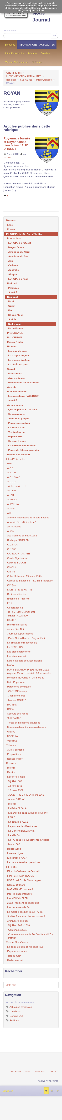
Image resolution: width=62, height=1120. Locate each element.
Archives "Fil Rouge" (18, 920)
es (52, 1091)
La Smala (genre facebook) (22, 642)
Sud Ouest (26, 79)
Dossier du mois (16, 776)
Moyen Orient (16, 247)
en (58, 1091)
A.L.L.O (11, 481)
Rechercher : (10, 30)
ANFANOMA (14, 526)
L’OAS (11, 817)
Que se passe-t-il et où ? (22, 409)
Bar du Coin (14, 955)
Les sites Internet (16, 656)
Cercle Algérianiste (17, 558)
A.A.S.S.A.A (13, 477)
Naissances (15, 373)
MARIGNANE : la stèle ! (20, 889)
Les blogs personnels (18, 651)
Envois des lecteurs (18, 454)
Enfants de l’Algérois (18, 598)
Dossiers (45, 53)
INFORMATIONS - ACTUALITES (37, 44)
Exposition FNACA (17, 857)
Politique (13, 287)
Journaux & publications (20, 633)
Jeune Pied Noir (16, 629)
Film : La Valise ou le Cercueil (23, 871)
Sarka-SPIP (39, 1071)
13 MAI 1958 (15, 785)
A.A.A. (10, 468)
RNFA (10, 709)
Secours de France (17, 713)
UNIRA (11, 731)
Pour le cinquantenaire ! (20, 893)
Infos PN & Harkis (14, 53)
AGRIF (11, 508)
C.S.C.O (11, 549)
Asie (10, 260)
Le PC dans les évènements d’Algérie (28, 839)
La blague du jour (18, 355)
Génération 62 (15, 607)
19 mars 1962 (15, 790)
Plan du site (15, 1071)
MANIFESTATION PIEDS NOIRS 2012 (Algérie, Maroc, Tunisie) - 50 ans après (28, 671)
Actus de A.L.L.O (17, 486)
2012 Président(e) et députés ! (23, 902)
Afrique (12, 274)
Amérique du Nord (19, 251)
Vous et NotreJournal (16, 62)
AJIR (9, 513)
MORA (7, 157)
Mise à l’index (15, 342)
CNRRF (11, 571)
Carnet (11, 369)
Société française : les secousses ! (26, 916)
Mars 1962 (14, 844)
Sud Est (12, 319)
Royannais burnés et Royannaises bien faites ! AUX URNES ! (16, 144)
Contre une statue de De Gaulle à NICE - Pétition (30, 936)
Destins (11, 772)
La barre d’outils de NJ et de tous (25, 946)
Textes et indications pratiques (23, 722)
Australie (13, 269)
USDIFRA (12, 736)
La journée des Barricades (22, 826)
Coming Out (16, 1016)
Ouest (11, 306)
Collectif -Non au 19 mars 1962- (24, 576)
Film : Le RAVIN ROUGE (20, 875)
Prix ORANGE (15, 333)
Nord (11, 301)
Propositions (14, 754)
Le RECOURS (15, 647)
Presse (11, 229)
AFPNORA (13, 504)
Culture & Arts (16, 427)
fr (46, 1091)
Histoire (11, 767)
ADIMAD (12, 499)
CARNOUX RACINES (18, 553)
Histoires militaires (17, 624)
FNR (9, 603)
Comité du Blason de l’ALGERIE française (30, 580)
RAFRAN (12, 704)
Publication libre (17, 391)
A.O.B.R (11, 490)
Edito (10, 224)
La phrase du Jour (19, 360)
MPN (10, 463)
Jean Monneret (16, 695)
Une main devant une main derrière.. (27, 727)
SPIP (27, 1071)
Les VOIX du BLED (17, 898)
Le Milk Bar (14, 835)
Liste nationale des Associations (24, 660)
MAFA (10, 665)
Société (12, 292)
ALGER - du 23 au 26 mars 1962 (26, 794)
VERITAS (12, 740)
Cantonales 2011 (17, 929)
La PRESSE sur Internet (22, 445)
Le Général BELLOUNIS (21, 830)
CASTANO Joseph (18, 691)
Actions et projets (18, 418)
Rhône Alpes (15, 315)
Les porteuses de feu (18, 907)
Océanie (13, 265)
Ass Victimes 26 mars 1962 (22, 535)
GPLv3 (53, 1071)
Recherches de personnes (23, 382)
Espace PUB (15, 436)
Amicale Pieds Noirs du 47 (21, 522)
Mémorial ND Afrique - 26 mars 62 (25, 677)
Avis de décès (16, 378)
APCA (10, 531)
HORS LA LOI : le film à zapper (24, 880)
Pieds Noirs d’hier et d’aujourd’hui (26, 638)
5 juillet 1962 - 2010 (19, 925)
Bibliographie (14, 848)
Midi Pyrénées (44, 79)
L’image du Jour (17, 351)
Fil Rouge (37, 62)
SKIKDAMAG (14, 718)
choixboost (15, 1011)
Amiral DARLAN (16, 799)
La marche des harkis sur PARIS (25, 911)
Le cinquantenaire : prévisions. (24, 862)
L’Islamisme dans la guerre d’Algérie (28, 812)
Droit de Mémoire (16, 594)
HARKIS (11, 620)
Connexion (8, 1091)
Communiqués (16, 414)
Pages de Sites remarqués (23, 450)
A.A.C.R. (12, 472)
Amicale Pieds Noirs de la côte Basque (28, 517)
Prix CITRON (14, 337)
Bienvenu (10, 44)
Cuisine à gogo (17, 441)
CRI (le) (11, 585)
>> (54, 35)
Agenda (11, 387)
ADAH (10, 495)
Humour (12, 346)
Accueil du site (14, 72)
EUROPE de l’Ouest (19, 242)
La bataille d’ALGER (19, 821)
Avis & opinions (15, 749)
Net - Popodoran (16, 682)
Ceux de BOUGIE (16, 562)
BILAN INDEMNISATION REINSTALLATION (21, 614)
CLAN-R (11, 567)
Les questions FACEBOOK (23, 396)
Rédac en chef (15, 960)
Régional (11, 79)
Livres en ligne (15, 853)
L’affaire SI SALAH (18, 808)
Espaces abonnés (17, 951)
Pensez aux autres (19, 423)
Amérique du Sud (18, 256)
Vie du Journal (16, 432)
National (12, 283)
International (14, 238)
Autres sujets (15, 405)
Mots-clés (11, 985)
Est (10, 310)
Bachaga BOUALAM (18, 540)
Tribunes (32, 53)
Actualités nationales (20, 1007)
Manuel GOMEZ (17, 700)
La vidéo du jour (18, 364)
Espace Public (15, 758)
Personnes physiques (19, 686)
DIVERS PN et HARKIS (19, 589)
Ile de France (15, 328)
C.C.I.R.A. (12, 544)
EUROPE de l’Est (18, 278)
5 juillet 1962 (15, 781)
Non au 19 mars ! (16, 884)
